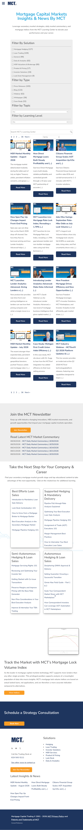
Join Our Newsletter (21, 769)
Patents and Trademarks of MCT (25, 819)
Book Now (14, 723)
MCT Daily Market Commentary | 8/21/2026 (40, 451)
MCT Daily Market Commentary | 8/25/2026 (40, 444)
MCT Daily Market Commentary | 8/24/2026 (40, 447)
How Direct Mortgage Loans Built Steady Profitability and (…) (40, 785)
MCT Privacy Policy (56, 816)
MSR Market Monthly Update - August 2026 (20, 157)
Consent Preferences (17, 823)
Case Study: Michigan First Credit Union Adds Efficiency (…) (43, 347)
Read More (20, 187)
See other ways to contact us (23, 762)
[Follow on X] (20, 748)
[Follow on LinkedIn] (12, 748)
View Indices (14, 692)
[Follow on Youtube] (16, 748)
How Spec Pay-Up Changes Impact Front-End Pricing (19, 220)
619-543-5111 (17, 757)
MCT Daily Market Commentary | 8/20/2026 (40, 454)
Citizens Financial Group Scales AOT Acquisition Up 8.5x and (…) (62, 785)
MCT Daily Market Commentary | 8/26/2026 (40, 441)
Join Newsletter (20, 430)
